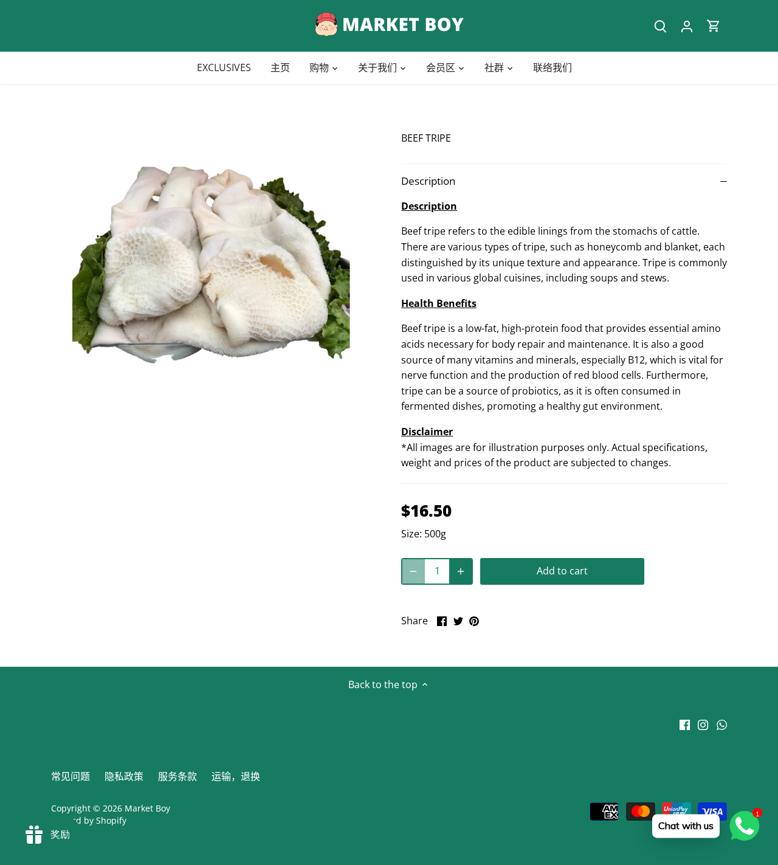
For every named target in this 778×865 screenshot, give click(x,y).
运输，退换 (236, 776)
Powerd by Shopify (88, 820)
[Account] (686, 26)
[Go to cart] (713, 26)
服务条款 (177, 776)
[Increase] (460, 571)
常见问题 (70, 776)
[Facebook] (685, 723)
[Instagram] (703, 723)
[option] (211, 271)
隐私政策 (124, 776)
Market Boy (147, 808)
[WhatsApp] (722, 723)
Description (428, 181)
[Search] (660, 26)
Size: (411, 533)
